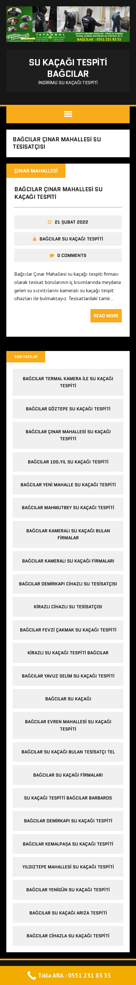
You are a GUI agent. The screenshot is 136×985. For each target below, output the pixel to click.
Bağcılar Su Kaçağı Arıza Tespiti (68, 913)
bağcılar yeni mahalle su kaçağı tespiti (68, 485)
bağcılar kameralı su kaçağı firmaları (68, 561)
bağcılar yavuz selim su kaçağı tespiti (68, 676)
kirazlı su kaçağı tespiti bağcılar (68, 653)
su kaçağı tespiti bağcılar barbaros (68, 798)
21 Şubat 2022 (71, 222)
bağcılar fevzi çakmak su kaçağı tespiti (68, 630)
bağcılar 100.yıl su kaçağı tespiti (68, 462)
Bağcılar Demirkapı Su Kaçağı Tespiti (68, 821)
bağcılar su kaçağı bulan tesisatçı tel (68, 752)
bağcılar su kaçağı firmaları (68, 775)
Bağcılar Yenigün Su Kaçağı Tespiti (68, 890)
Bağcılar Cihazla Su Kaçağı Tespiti (68, 936)
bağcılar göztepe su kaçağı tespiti (68, 409)
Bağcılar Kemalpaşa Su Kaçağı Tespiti (68, 844)
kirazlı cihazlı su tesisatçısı (68, 607)
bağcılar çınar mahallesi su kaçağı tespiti (58, 193)
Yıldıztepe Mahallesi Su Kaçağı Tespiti (68, 867)
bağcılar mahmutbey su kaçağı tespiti (68, 507)
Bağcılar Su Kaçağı (68, 699)
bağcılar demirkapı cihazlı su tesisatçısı (68, 584)
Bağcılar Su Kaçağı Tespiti (71, 239)
